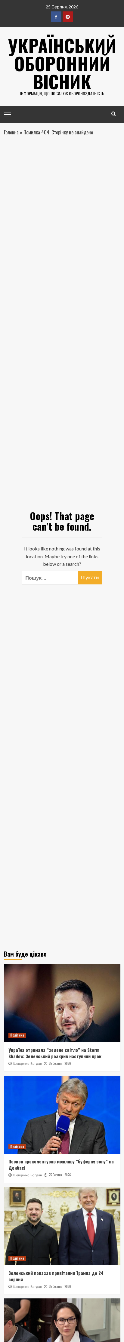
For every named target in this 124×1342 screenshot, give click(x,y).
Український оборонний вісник (62, 63)
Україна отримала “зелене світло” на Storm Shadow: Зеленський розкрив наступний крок (54, 1052)
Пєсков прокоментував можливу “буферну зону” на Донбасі (61, 1164)
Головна (11, 132)
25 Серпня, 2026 (60, 1063)
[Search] (113, 114)
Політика (17, 1035)
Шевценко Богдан (27, 1064)
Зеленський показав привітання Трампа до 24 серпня (56, 1276)
